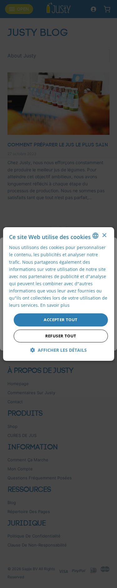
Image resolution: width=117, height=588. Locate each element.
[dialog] (58, 294)
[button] (58, 350)
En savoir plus (55, 305)
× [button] (104, 235)
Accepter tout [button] (60, 319)
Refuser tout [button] (60, 336)
